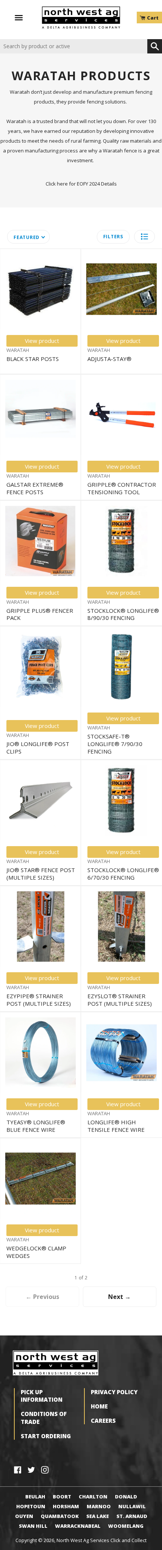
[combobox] (73, 46)
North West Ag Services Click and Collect (102, 1540)
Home (99, 1406)
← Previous (42, 1297)
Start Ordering (46, 1436)
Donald (126, 1496)
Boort (62, 1496)
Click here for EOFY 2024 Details (81, 183)
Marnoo (99, 1506)
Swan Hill (33, 1526)
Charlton (93, 1496)
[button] (144, 236)
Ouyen (24, 1516)
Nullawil (132, 1506)
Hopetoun (30, 1506)
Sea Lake (97, 1516)
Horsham (66, 1506)
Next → (119, 1297)
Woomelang (126, 1526)
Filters (113, 236)
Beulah (35, 1496)
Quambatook (60, 1516)
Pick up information (42, 1395)
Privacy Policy (114, 1392)
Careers (103, 1420)
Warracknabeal (78, 1526)
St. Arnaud (131, 1516)
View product (42, 340)
